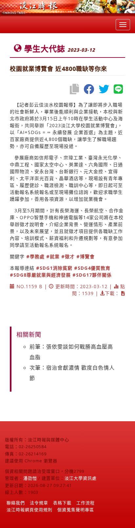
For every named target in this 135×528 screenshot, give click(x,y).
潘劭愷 (30, 478)
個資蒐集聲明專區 (75, 510)
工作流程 (85, 503)
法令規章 (39, 503)
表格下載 (62, 503)
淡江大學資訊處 (81, 478)
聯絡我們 (16, 503)
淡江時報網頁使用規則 (29, 510)
